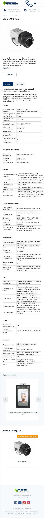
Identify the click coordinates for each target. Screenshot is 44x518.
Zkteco (35, 513)
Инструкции (19, 84)
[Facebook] (20, 502)
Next (38, 399)
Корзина (35, 3)
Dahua (20, 513)
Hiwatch (25, 513)
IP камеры (8, 512)
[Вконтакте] (16, 502)
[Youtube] (25, 502)
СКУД (8, 513)
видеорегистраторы (31, 512)
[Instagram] (28, 502)
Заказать (9, 74)
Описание (8, 84)
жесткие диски (18, 512)
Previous (5, 399)
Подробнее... (7, 68)
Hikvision (14, 513)
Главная (5, 15)
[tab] (8, 84)
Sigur (30, 513)
